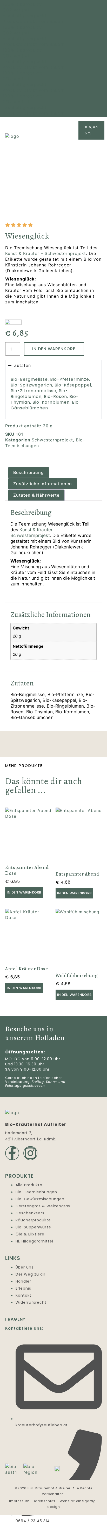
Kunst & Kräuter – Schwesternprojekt (45, 253)
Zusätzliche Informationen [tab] (42, 483)
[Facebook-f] (12, 1153)
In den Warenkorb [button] (24, 892)
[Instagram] (30, 1153)
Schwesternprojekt (52, 439)
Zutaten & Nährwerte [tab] (36, 495)
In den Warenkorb (54, 349)
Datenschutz (44, 1501)
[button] (99, 147)
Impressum (19, 1501)
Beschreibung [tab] (28, 472)
